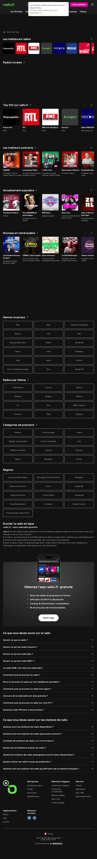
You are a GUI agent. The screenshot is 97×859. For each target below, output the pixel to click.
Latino (48, 360)
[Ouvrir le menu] (92, 4)
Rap (79, 334)
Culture (48, 388)
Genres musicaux (70, 12)
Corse (48, 486)
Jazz (18, 360)
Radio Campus (79, 405)
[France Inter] (84, 48)
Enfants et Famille (17, 450)
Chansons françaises (79, 325)
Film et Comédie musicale (17, 369)
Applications (80, 789)
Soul (48, 369)
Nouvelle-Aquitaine (18, 504)
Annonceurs (32, 793)
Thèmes (83, 12)
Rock (48, 325)
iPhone (5, 814)
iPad (4, 818)
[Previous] (85, 38)
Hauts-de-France (18, 495)
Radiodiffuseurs (33, 796)
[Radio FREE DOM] (59, 48)
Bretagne (79, 477)
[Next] (91, 38)
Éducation (48, 459)
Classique (79, 351)
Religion (48, 396)
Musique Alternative (18, 343)
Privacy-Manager (58, 803)
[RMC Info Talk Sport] (33, 48)
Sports (79, 388)
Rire (48, 405)
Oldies (48, 343)
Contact (79, 786)
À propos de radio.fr (35, 786)
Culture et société (48, 441)
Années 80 (79, 343)
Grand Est (79, 486)
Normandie (79, 495)
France (50, 834)
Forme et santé (48, 432)
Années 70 (79, 369)
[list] (48, 48)
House (17, 351)
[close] (67, 4)
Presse (30, 789)
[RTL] (21, 48)
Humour (18, 432)
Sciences (79, 450)
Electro (18, 334)
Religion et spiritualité (18, 441)
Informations (18, 388)
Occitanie (48, 504)
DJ (18, 405)
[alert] (48, 9)
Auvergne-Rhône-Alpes (17, 477)
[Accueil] (4, 32)
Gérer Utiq (56, 799)
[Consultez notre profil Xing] (34, 818)
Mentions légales (58, 795)
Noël (48, 414)
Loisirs (79, 432)
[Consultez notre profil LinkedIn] (29, 818)
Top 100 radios (16, 12)
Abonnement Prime (83, 796)
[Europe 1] (46, 48)
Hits (48, 334)
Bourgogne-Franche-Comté (48, 477)
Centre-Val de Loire (18, 486)
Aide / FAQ (80, 793)
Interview (18, 414)
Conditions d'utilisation (60, 786)
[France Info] (8, 48)
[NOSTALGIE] (71, 48)
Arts (79, 441)
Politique (17, 396)
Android (6, 822)
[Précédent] (85, 104)
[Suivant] (91, 104)
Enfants (79, 396)
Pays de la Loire (79, 504)
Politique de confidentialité (57, 790)
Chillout (79, 360)
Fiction (79, 459)
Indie (48, 351)
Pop (17, 325)
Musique (79, 414)
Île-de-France (48, 495)
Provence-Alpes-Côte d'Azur (17, 513)
